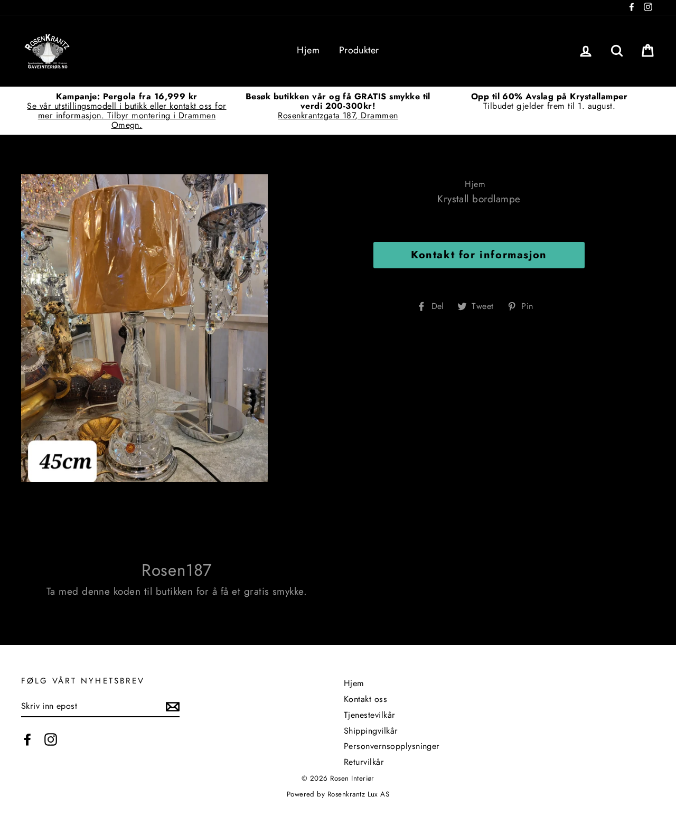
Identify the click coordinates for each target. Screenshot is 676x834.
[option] (126, 110)
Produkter (359, 50)
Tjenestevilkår (370, 715)
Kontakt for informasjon (479, 255)
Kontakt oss (365, 699)
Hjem (308, 50)
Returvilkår (364, 762)
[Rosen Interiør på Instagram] (50, 739)
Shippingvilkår (371, 731)
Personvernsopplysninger (392, 746)
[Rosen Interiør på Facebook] (27, 739)
